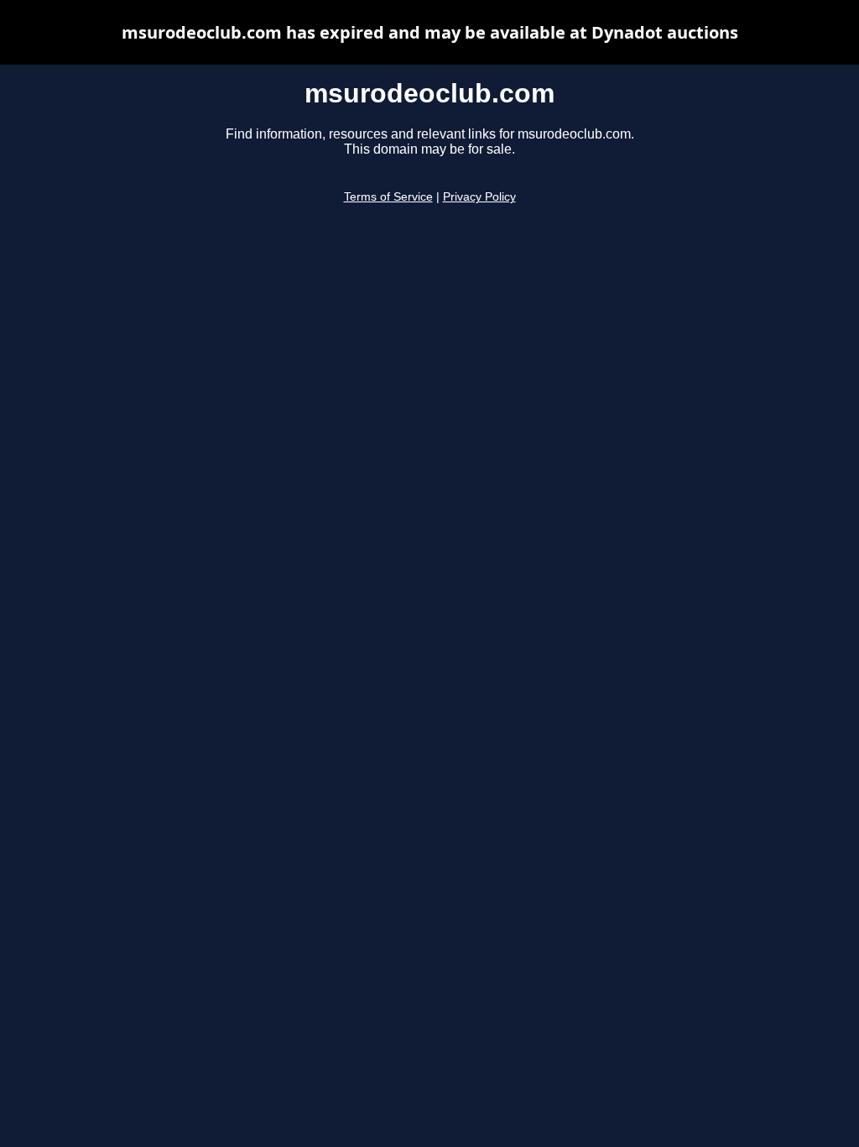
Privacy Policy (479, 197)
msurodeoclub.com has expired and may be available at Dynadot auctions (430, 32)
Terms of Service (388, 197)
